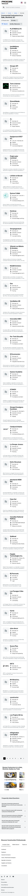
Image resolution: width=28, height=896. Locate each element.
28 (20, 758)
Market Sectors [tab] (15, 844)
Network (5, 3)
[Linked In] (1, 876)
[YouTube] (13, 876)
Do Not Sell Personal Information (7, 887)
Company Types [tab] (6, 844)
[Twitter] (7, 876)
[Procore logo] (7, 2)
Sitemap (2, 890)
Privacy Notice (4, 882)
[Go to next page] (23, 758)
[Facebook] (4, 876)
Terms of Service (4, 884)
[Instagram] (10, 876)
